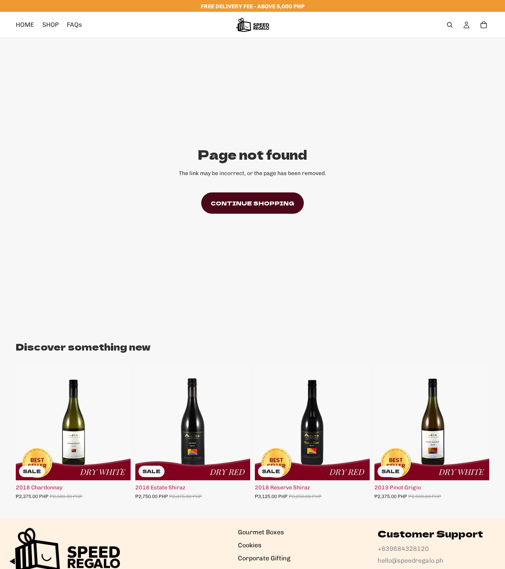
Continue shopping (252, 203)
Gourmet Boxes (261, 532)
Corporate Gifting (264, 558)
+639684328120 (403, 548)
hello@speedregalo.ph (410, 560)
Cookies (250, 545)
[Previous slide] (27, 422)
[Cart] (483, 25)
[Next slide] (119, 422)
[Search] (449, 25)
